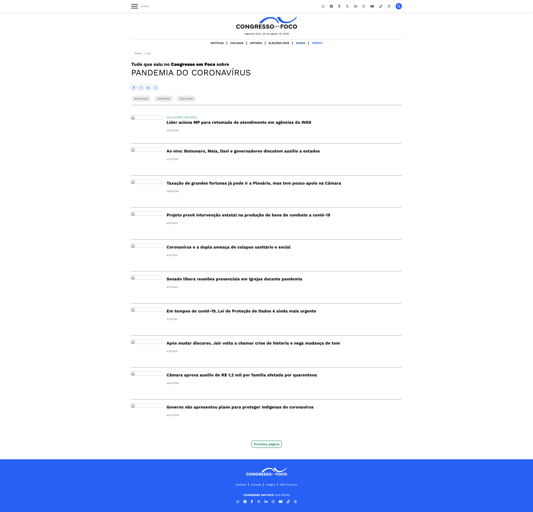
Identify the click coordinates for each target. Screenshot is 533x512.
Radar (300, 43)
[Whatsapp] (323, 6)
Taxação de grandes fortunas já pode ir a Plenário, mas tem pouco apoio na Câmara (254, 183)
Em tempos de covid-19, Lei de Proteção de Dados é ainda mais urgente (241, 310)
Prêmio (317, 43)
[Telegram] (331, 6)
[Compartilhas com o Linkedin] (148, 87)
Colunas (236, 43)
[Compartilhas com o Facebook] (133, 87)
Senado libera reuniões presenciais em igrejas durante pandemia (234, 278)
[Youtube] (372, 6)
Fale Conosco (288, 484)
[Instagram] (363, 6)
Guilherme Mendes (182, 117)
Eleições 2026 (279, 43)
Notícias (217, 43)
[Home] (266, 23)
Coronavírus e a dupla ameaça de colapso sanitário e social (229, 247)
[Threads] (388, 6)
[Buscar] (399, 6)
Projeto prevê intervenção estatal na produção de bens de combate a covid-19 (248, 214)
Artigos (256, 43)
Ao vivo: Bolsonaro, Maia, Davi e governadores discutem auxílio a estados (243, 151)
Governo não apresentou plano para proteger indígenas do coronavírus (240, 407)
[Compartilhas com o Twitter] (141, 87)
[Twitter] (347, 6)
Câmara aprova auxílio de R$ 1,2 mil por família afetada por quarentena (242, 374)
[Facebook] (339, 6)
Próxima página (266, 444)
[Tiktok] (380, 6)
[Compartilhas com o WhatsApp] (155, 87)
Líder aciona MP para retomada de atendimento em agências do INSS (239, 122)
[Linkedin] (355, 6)
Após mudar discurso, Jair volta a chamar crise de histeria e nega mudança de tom (253, 343)
